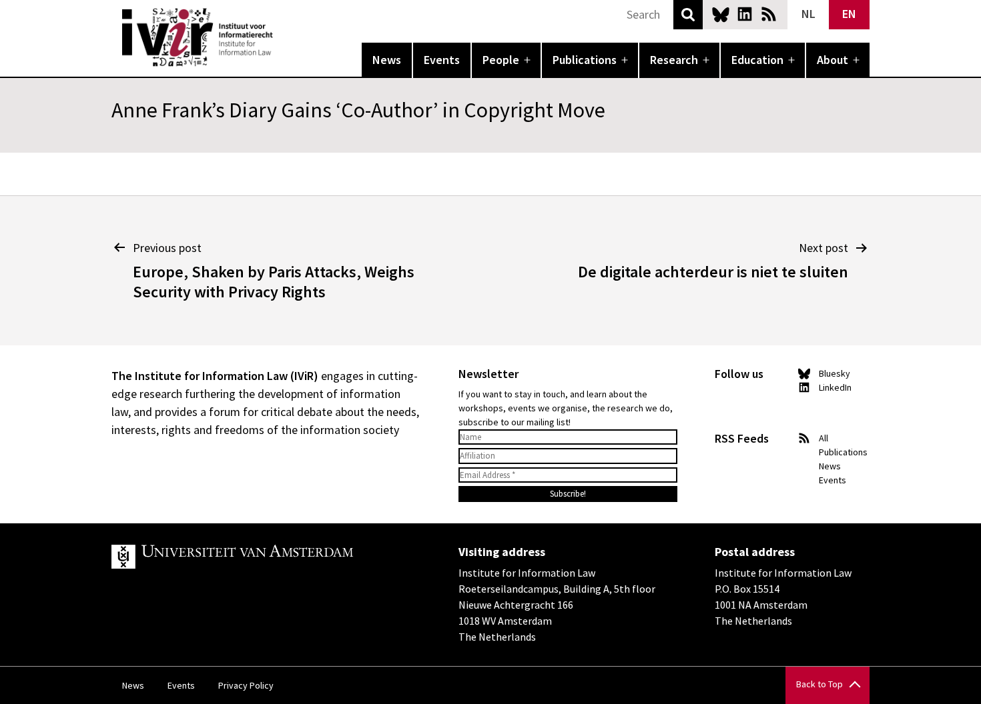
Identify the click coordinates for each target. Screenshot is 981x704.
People (500, 59)
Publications (585, 59)
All (823, 438)
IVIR (282, 37)
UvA (266, 557)
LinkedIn (744, 14)
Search (688, 14)
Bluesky (720, 14)
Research (674, 59)
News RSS (768, 14)
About (832, 59)
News (386, 59)
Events (442, 59)
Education (757, 59)
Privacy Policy (246, 685)
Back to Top (819, 684)
